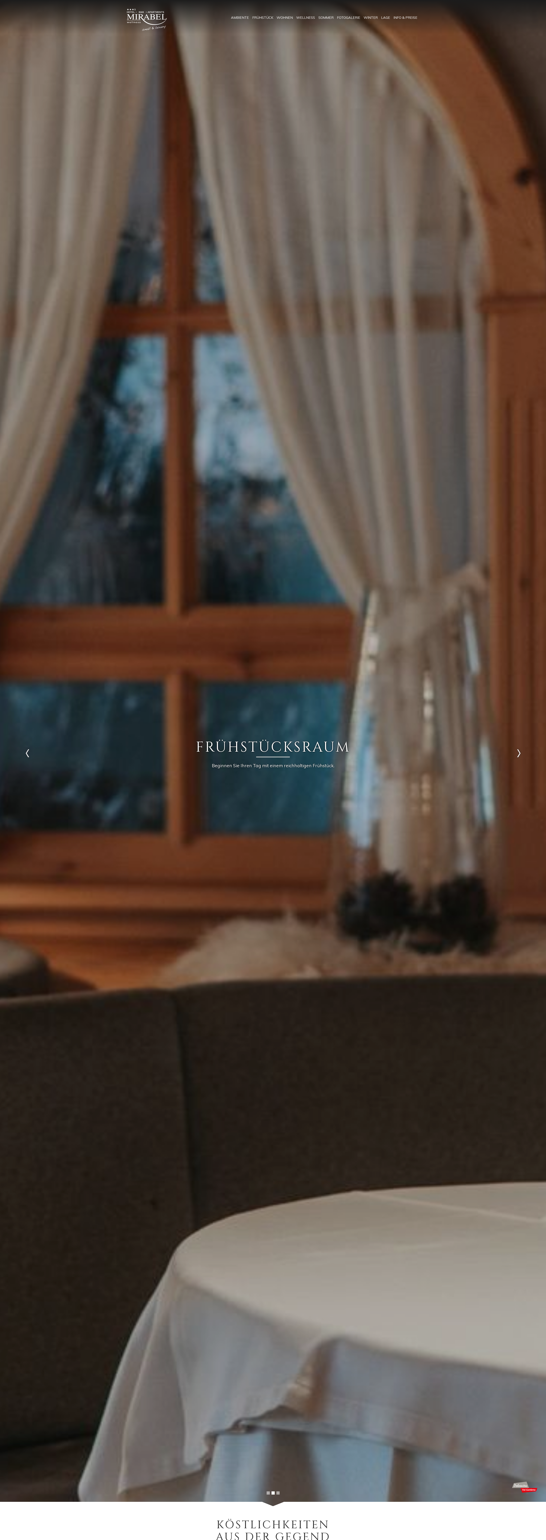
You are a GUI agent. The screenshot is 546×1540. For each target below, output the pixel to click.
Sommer (326, 17)
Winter (371, 17)
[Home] (147, 20)
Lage (385, 17)
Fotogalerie (348, 17)
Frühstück (262, 17)
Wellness (305, 17)
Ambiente (240, 17)
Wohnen (285, 17)
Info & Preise (405, 17)
